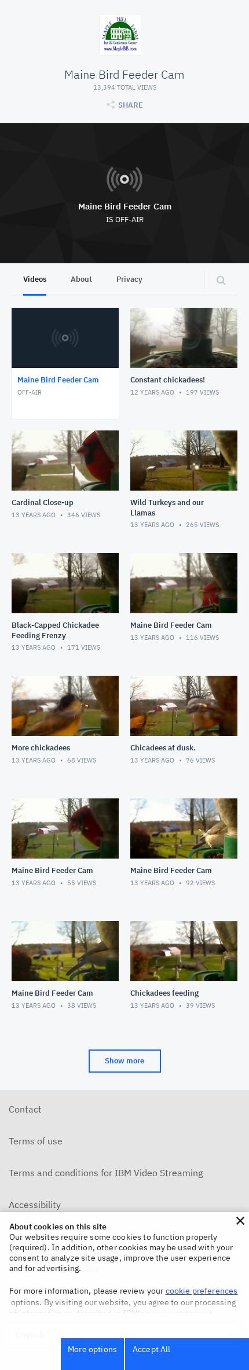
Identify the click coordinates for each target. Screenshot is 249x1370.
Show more (124, 1061)
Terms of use (36, 1141)
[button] (240, 1221)
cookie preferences (202, 1291)
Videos (34, 279)
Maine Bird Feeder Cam (124, 206)
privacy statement (179, 1313)
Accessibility (35, 1204)
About (81, 279)
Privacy (129, 279)
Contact (25, 1109)
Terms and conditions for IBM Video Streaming (106, 1173)
